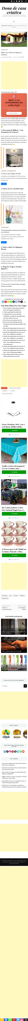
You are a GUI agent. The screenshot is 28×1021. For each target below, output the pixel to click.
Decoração (3, 170)
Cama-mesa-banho (15, 388)
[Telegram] (16, 302)
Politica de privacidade (14, 863)
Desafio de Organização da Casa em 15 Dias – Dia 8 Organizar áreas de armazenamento (14, 342)
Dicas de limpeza (5, 227)
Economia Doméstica (13, 666)
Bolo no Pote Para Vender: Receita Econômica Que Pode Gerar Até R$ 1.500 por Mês (14, 324)
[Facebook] (3, 302)
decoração (16, 595)
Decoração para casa (11, 170)
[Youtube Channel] (23, 751)
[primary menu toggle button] (14, 21)
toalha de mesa (7, 393)
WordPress (22, 862)
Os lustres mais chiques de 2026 (11, 174)
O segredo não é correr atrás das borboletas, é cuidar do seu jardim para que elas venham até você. (14, 316)
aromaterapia (4, 595)
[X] (13, 302)
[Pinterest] (5, 302)
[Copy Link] (8, 302)
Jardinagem (22, 595)
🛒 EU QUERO (14, 430)
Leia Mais (4, 183)
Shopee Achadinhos (12, 630)
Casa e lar (4, 49)
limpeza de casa (5, 598)
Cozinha (4, 390)
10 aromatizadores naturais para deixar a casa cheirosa (13, 231)
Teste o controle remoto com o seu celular (11, 651)
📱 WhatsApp (11, 434)
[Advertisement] (14, 75)
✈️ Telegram (17, 434)
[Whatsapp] (11, 302)
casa (10, 595)
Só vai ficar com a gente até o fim (12, 320)
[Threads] (21, 302)
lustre (12, 390)
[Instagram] (19, 302)
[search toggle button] (26, 1)
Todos (4, 388)
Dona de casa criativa (14, 10)
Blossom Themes (8, 862)
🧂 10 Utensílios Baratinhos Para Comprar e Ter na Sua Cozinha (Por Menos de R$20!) (13, 668)
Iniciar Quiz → (14, 113)
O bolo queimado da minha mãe (12, 312)
